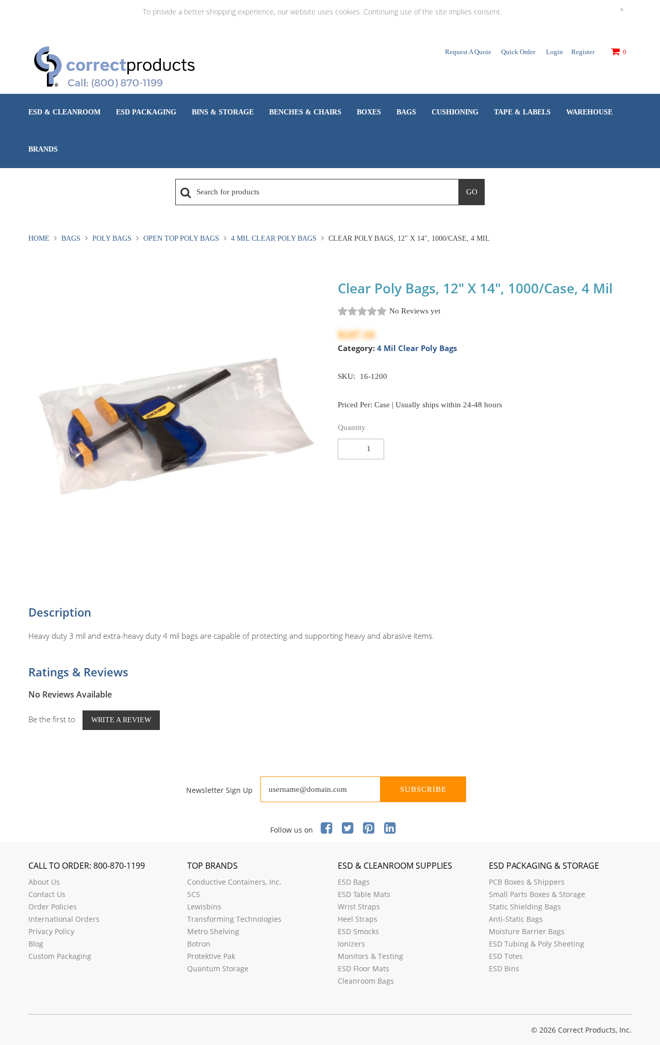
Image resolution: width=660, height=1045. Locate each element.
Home (40, 238)
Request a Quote (468, 52)
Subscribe (423, 789)
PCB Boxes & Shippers (527, 882)
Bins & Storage (223, 112)
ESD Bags (354, 882)
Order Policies (52, 906)
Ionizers (351, 944)
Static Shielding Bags (525, 906)
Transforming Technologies (234, 919)
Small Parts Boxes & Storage (537, 894)
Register (583, 52)
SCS (193, 894)
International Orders (64, 919)
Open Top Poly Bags (181, 238)
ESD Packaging (146, 112)
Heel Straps (357, 919)
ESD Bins (504, 968)
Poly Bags (112, 238)
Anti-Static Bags (516, 919)
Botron (198, 944)
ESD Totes (506, 956)
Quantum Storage (218, 968)
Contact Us (46, 894)
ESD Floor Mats (363, 968)
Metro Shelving (213, 931)
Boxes (369, 112)
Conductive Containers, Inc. (234, 882)
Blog (35, 944)
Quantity (352, 427)
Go (471, 192)
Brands (43, 149)
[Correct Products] (157, 68)
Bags (406, 112)
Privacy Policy (51, 931)
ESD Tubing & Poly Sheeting (536, 944)
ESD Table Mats (364, 894)
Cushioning (455, 112)
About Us (44, 882)
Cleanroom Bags (366, 981)
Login (554, 52)
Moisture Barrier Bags (527, 931)
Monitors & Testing (370, 956)
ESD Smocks (358, 931)
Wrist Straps (359, 906)
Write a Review (121, 720)
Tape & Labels (522, 112)
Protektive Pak (211, 956)
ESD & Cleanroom (64, 112)
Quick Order (518, 52)
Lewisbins (204, 906)
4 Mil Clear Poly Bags (274, 238)
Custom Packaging (59, 956)
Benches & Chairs (305, 112)
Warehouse (589, 112)
